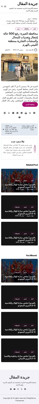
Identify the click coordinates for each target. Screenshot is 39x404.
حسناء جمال (30, 189)
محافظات (26, 29)
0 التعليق (7, 50)
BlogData (30, 398)
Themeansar (19, 401)
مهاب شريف (30, 215)
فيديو (25, 180)
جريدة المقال (27, 3)
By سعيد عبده (30, 50)
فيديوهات (17, 180)
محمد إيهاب (30, 242)
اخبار (34, 29)
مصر (18, 29)
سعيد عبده (16, 141)
